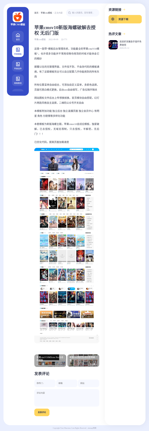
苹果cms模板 (46, 13)
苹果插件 (18, 68)
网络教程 (18, 83)
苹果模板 (18, 54)
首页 (18, 39)
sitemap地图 (92, 428)
